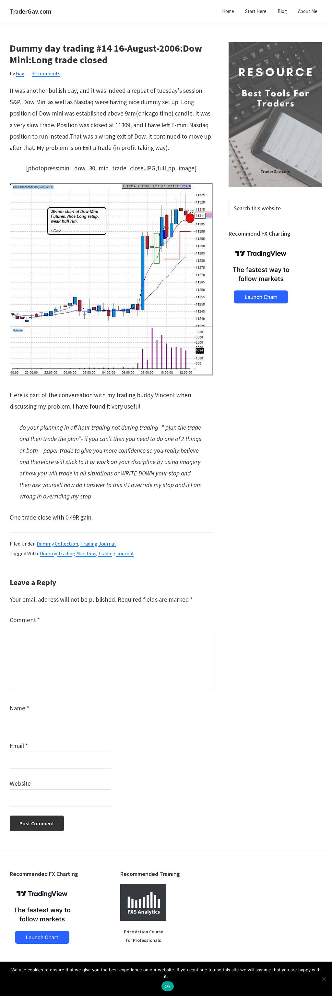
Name (19, 708)
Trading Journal (98, 543)
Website (20, 783)
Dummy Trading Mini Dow (68, 553)
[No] (324, 979)
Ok (168, 986)
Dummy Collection (57, 543)
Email (19, 746)
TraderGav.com (31, 11)
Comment (25, 620)
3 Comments (46, 73)
